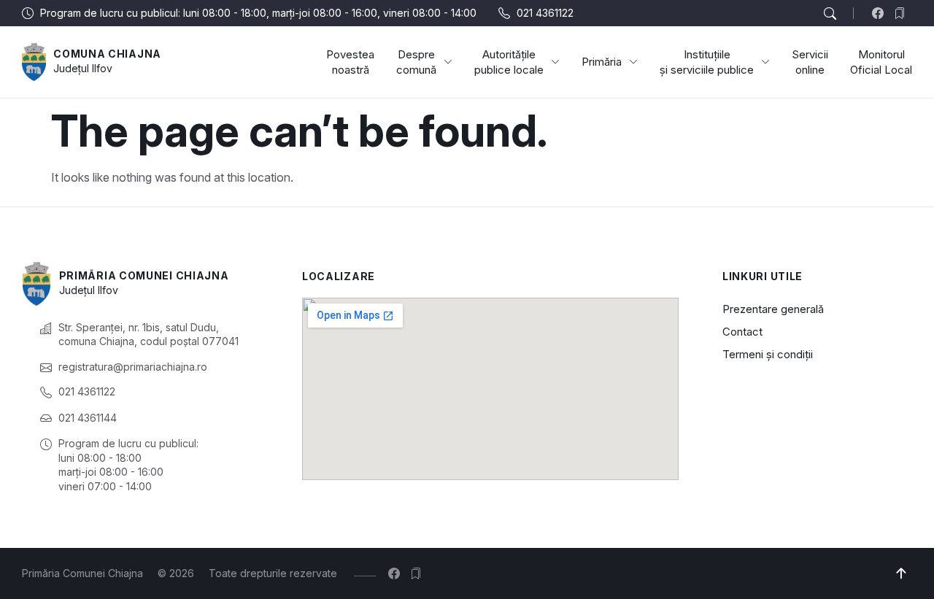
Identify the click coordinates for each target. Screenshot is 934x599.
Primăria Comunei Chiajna (144, 275)
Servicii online (810, 62)
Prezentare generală (773, 309)
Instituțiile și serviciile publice (707, 62)
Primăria (602, 62)
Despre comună (416, 62)
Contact (742, 332)
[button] (829, 14)
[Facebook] (881, 13)
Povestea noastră (350, 62)
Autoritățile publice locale (509, 62)
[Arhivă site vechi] (903, 13)
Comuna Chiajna (107, 53)
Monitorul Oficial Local (881, 62)
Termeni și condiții (767, 354)
